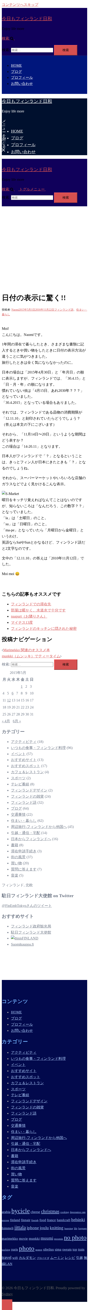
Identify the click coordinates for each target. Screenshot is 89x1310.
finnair (25, 1220)
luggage (82, 1228)
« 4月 (6, 721)
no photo (75, 1237)
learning (68, 1228)
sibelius (48, 1249)
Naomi (15, 309)
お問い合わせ (22, 84)
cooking (64, 1212)
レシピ (70, 1258)
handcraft (63, 1220)
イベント (18, 754)
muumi (47, 1238)
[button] (10, 38)
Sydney (7, 1294)
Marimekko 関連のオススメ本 (26, 650)
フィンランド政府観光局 (31, 926)
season (38, 1249)
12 (9, 700)
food (42, 1220)
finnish (35, 1220)
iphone (33, 1227)
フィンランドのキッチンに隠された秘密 (44, 628)
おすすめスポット (25, 766)
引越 (79, 1258)
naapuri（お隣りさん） (29, 616)
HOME (16, 65)
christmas (50, 1211)
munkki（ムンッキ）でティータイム (31, 656)
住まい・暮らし (24, 821)
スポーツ (18, 778)
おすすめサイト (24, 760)
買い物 (16, 863)
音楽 (14, 875)
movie (23, 1238)
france (51, 1220)
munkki (34, 1238)
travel (6, 1257)
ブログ (16, 72)
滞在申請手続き (24, 851)
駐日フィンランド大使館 (31, 932)
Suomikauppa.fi (22, 944)
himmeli (7, 1228)
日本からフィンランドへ (31, 839)
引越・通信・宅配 (25, 833)
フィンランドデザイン (29, 790)
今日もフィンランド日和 (27, 18)
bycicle (20, 1210)
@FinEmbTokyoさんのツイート (27, 906)
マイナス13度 (22, 622)
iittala (20, 1227)
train (81, 1249)
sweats (67, 1249)
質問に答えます (24, 869)
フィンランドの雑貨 (27, 796)
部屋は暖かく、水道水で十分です (38, 610)
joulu (44, 1227)
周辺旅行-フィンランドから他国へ (39, 827)
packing (6, 1249)
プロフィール (22, 77)
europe (5, 1220)
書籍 (14, 845)
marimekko (10, 1238)
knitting (56, 1227)
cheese (35, 1212)
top (75, 1249)
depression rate (78, 1212)
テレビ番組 (20, 784)
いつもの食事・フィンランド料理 (38, 748)
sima (58, 1249)
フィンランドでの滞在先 (31, 604)
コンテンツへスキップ (20, 5)
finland (15, 1220)
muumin (58, 1239)
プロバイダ (43, 1258)
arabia (6, 1212)
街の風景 (18, 857)
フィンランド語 (63, 309)
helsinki (78, 1219)
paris (14, 1249)
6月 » (17, 721)
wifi (15, 1258)
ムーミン (57, 1258)
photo (26, 1248)
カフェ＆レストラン (27, 772)
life (75, 1228)
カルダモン (27, 1258)
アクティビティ (24, 742)
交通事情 (18, 814)
